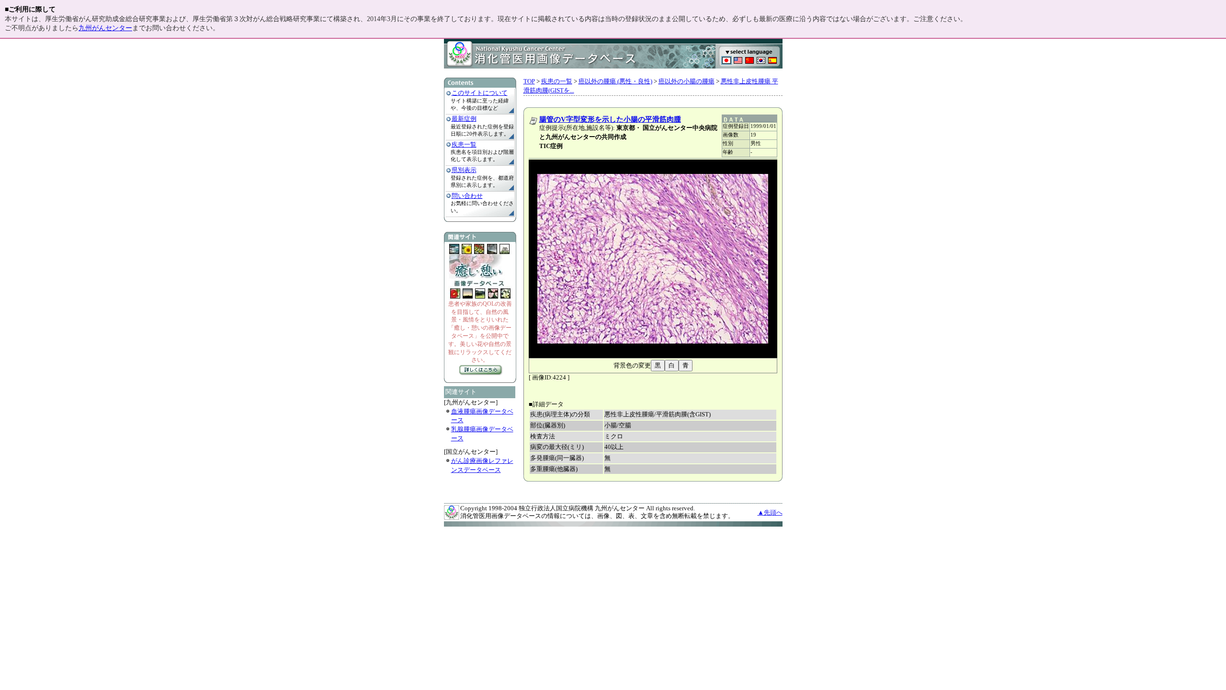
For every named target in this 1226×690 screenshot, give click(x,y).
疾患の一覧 (556, 81)
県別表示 (464, 169)
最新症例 (464, 118)
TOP (529, 81)
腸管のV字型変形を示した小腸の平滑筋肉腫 (610, 119)
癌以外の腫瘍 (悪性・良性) (615, 81)
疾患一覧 (464, 144)
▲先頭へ (770, 512)
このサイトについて (480, 92)
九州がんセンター (105, 28)
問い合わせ (467, 195)
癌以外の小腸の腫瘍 (686, 81)
